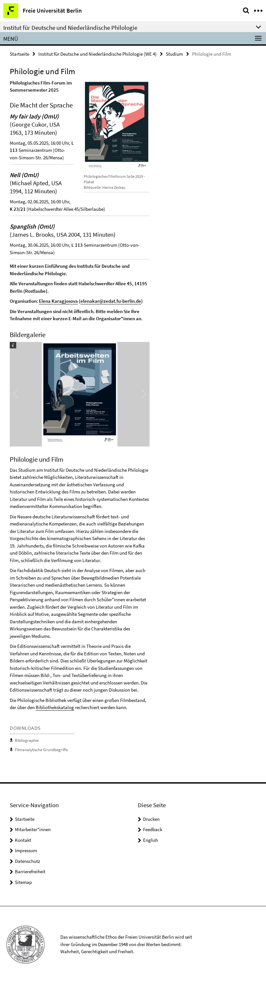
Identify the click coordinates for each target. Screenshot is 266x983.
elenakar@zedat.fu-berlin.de (110, 301)
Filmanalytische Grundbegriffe (41, 749)
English (150, 840)
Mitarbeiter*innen (33, 829)
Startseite (19, 54)
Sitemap (23, 882)
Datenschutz (27, 861)
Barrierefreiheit (30, 871)
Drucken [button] (151, 819)
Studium (174, 54)
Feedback (152, 829)
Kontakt (23, 840)
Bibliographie (27, 740)
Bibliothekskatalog (55, 707)
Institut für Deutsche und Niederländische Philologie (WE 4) (97, 54)
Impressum (26, 850)
